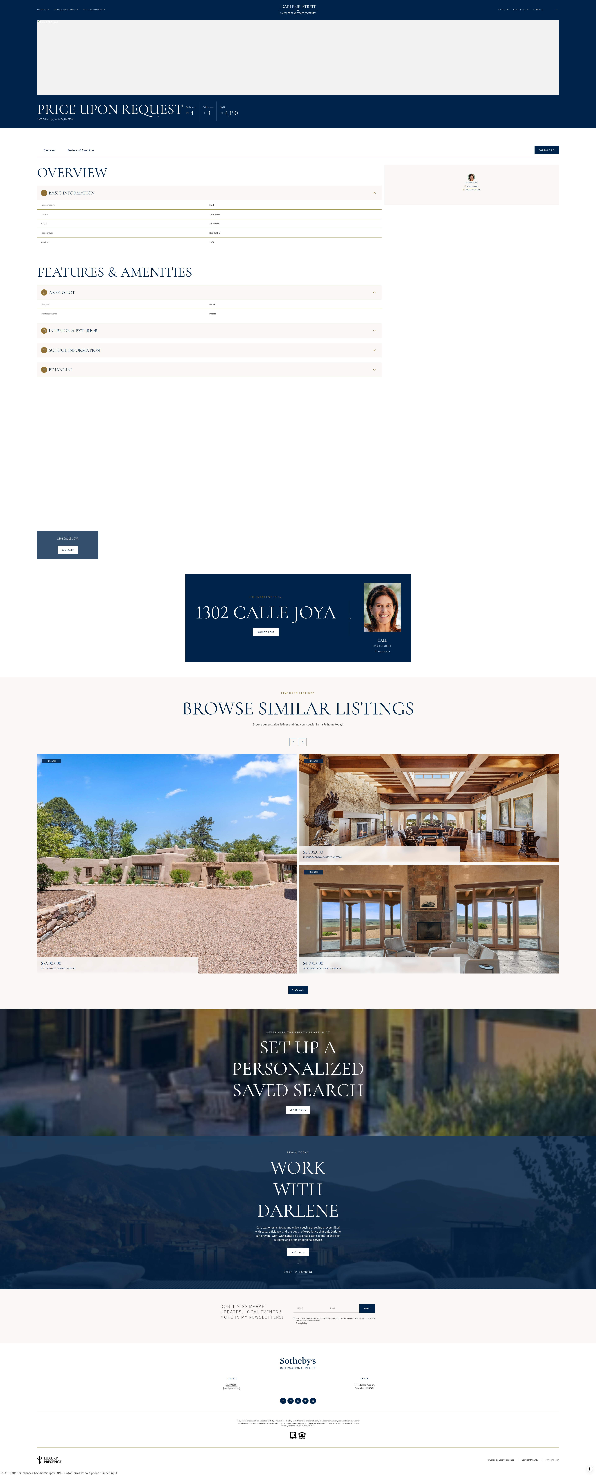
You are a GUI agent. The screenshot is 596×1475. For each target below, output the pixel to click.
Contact (538, 9)
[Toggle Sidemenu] (556, 9)
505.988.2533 (309, 1426)
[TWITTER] (298, 1401)
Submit (367, 1308)
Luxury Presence (506, 1459)
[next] (303, 742)
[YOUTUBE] (305, 1401)
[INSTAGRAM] (290, 1401)
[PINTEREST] (313, 1401)
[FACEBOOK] (283, 1401)
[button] (547, 150)
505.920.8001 (473, 186)
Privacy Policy (301, 1323)
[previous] (293, 742)
